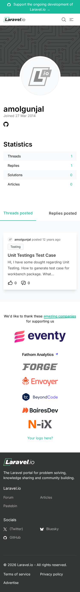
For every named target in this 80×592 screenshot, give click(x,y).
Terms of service (16, 574)
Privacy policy (51, 574)
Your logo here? (40, 438)
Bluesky (52, 529)
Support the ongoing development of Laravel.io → (42, 6)
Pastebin (10, 506)
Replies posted (63, 213)
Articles (46, 497)
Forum (8, 497)
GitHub (15, 537)
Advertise (11, 583)
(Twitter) (16, 529)
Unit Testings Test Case (32, 255)
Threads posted (18, 213)
